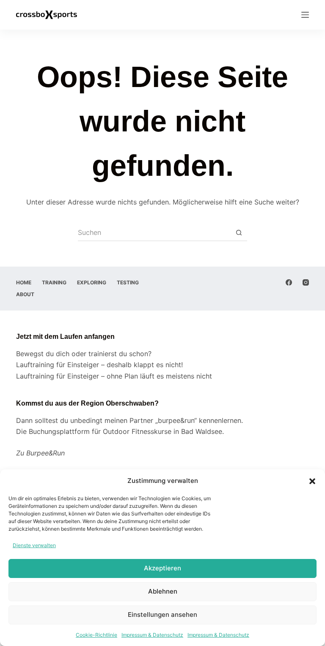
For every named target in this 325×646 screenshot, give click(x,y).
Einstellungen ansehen (162, 615)
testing (128, 282)
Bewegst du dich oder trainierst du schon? (83, 353)
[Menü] (305, 15)
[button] (312, 481)
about (25, 294)
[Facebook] (289, 282)
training (54, 282)
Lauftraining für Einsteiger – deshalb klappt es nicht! (99, 364)
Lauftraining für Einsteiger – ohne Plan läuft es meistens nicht (114, 376)
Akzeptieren (162, 568)
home (23, 282)
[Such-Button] (238, 232)
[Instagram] (306, 282)
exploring (91, 282)
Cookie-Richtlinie (96, 635)
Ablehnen (162, 591)
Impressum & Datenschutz (152, 635)
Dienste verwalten (34, 545)
